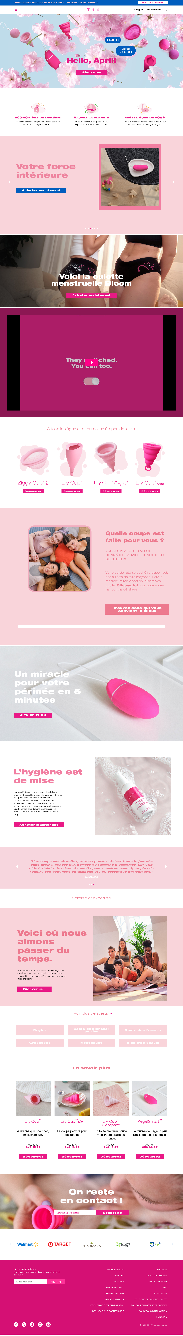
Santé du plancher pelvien (92, 1030)
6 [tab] (97, 228)
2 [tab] (88, 228)
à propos (162, 1269)
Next (174, 182)
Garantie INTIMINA (114, 1299)
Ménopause (91, 1042)
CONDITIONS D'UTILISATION (153, 1311)
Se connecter (154, 10)
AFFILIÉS (119, 1275)
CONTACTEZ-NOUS (157, 1281)
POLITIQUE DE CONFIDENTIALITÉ (150, 1299)
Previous (9, 182)
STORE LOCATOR (158, 1293)
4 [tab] (92, 228)
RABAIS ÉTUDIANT (115, 1287)
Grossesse (40, 1042)
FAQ (165, 1287)
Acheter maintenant (91, 295)
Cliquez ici (127, 585)
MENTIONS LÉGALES (157, 1275)
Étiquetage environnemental (107, 1305)
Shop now (91, 72)
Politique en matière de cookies (149, 1305)
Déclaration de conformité (108, 1311)
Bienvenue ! (34, 989)
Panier (167, 9)
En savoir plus (35, 197)
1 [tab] (85, 228)
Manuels (119, 1281)
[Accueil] (91, 9)
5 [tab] (94, 228)
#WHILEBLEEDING (115, 1293)
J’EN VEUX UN (33, 715)
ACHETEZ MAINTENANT (153, 3)
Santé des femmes (143, 1030)
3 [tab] (90, 228)
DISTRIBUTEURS (115, 1269)
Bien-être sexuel (143, 1042)
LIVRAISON (161, 1317)
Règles (40, 1030)
